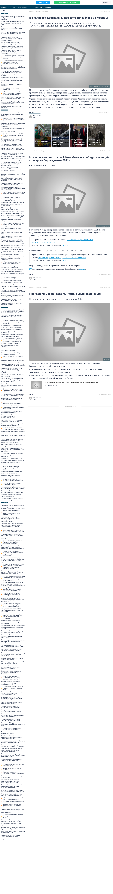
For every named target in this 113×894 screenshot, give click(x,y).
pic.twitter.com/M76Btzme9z (74, 257)
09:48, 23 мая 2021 (105, 151)
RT (30, 269)
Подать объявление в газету (67, 3)
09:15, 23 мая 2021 (105, 287)
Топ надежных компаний (41, 7)
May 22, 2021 (66, 245)
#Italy (59, 257)
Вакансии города (8, 7)
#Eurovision (72, 239)
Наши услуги (43, 3)
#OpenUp (82, 239)
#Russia (89, 239)
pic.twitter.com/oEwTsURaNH (44, 242)
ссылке (82, 269)
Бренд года (22, 7)
